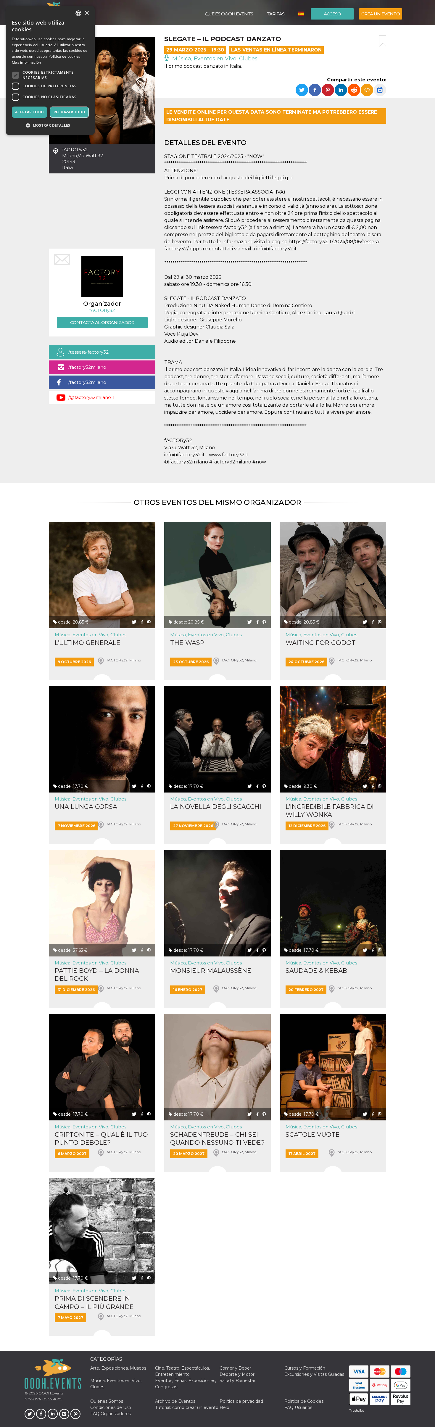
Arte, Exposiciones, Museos (118, 1368)
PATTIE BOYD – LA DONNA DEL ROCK (97, 974)
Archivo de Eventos (175, 1401)
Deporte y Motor (237, 1374)
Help (224, 1407)
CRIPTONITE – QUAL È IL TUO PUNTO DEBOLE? (101, 1138)
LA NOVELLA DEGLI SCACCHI (215, 806)
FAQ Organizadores (110, 1413)
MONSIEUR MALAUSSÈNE (210, 970)
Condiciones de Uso (110, 1407)
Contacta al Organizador (102, 322)
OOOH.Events (50, 1393)
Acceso (332, 14)
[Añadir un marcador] (382, 41)
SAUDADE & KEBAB (316, 970)
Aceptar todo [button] (29, 112)
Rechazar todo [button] (69, 112)
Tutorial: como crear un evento (186, 1407)
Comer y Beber (235, 1368)
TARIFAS (275, 14)
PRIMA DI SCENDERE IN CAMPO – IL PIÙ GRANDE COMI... (94, 1302)
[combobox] (78, 13)
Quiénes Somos (106, 1401)
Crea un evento (380, 14)
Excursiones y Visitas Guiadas (314, 1374)
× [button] (86, 13)
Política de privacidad (241, 1401)
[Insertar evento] (367, 90)
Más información (26, 62)
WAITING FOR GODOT (321, 642)
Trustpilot (356, 1410)
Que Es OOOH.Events (229, 14)
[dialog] (50, 70)
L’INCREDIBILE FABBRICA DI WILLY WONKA (330, 810)
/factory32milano (87, 367)
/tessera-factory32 (88, 352)
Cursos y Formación (304, 1368)
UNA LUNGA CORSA (86, 806)
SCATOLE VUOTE (313, 1134)
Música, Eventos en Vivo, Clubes (214, 58)
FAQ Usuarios (298, 1407)
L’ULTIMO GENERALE (87, 642)
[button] (50, 125)
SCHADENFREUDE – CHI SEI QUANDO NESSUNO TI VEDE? (217, 1138)
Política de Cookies (303, 1401)
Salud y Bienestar (237, 1380)
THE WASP (187, 642)
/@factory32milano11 (91, 397)
